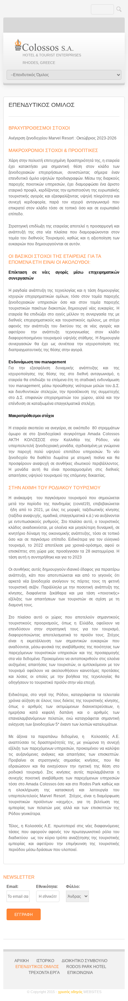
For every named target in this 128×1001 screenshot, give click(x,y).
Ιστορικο (45, 960)
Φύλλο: (73, 886)
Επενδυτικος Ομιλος (37, 966)
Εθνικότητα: (47, 886)
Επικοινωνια (80, 972)
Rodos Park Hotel (86, 966)
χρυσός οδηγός (79, 992)
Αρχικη (21, 960)
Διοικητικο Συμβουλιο (84, 960)
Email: (12, 886)
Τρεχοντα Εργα (44, 972)
